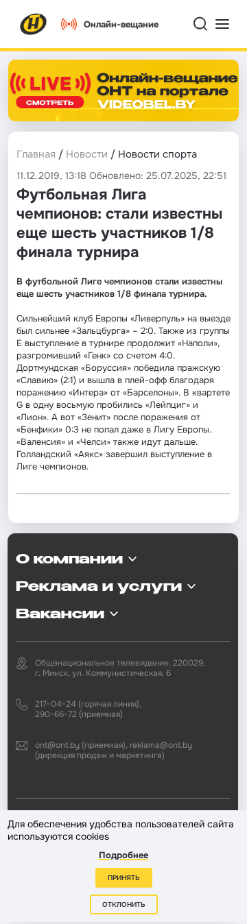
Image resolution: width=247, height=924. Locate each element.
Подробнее (123, 855)
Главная (36, 154)
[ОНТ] (33, 24)
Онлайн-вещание (121, 24)
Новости (87, 154)
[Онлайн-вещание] (123, 90)
